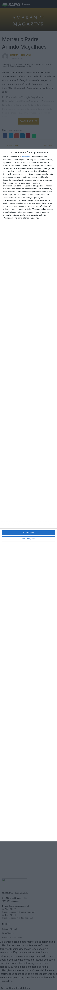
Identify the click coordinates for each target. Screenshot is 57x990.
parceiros (26, 157)
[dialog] (28, 495)
